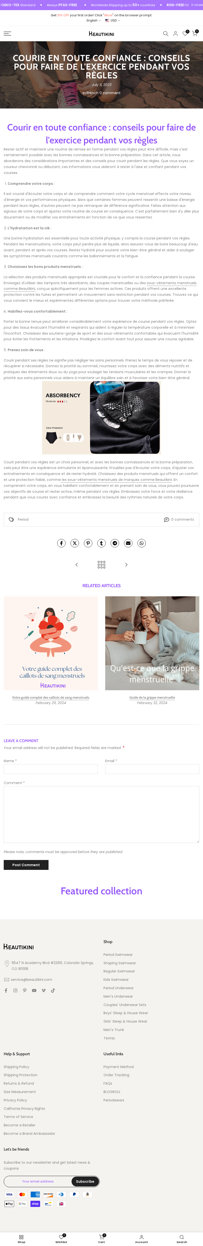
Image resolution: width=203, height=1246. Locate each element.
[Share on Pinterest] (88, 543)
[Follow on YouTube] (34, 990)
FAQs (107, 1083)
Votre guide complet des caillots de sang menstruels (50, 697)
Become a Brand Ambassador (29, 1133)
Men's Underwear (118, 996)
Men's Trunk (113, 1030)
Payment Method (118, 1067)
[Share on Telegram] (115, 543)
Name (10, 760)
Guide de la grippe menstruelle (152, 697)
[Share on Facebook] (61, 543)
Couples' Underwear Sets (124, 1005)
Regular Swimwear (119, 971)
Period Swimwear (118, 954)
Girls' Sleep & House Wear (125, 1021)
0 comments (182, 519)
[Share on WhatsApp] (141, 543)
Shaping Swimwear (119, 963)
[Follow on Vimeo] (43, 990)
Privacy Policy (15, 1100)
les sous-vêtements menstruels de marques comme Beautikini (116, 479)
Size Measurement (20, 1092)
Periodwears (113, 1100)
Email (111, 760)
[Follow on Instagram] (15, 990)
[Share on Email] (128, 543)
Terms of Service (18, 1117)
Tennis (109, 1038)
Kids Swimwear (116, 979)
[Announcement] (109, 5)
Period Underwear (118, 988)
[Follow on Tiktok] (53, 990)
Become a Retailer (19, 1125)
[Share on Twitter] (75, 543)
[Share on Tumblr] (101, 543)
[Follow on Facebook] (6, 990)
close (198, 5)
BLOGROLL (112, 1092)
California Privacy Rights (24, 1108)
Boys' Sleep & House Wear (125, 1013)
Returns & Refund (19, 1083)
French (93, 92)
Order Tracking (116, 1075)
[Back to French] (101, 565)
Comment (14, 782)
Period (23, 519)
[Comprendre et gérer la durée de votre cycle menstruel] (126, 565)
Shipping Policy (16, 1067)
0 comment (110, 92)
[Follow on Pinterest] (25, 990)
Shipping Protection (20, 1075)
